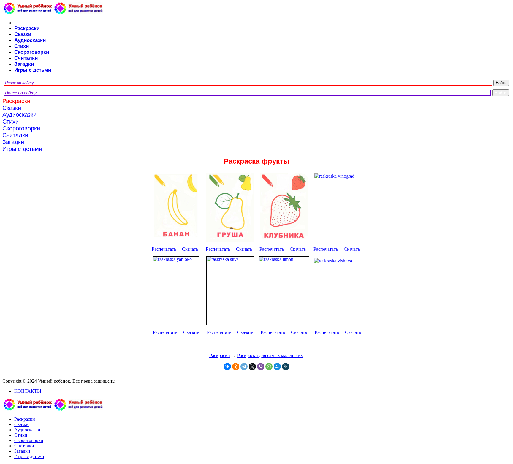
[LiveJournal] (285, 366)
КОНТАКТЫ (27, 391)
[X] (252, 366)
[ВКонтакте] (227, 366)
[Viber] (260, 366)
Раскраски (26, 28)
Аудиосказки (30, 40)
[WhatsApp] (269, 366)
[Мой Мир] (277, 366)
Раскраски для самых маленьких (270, 355)
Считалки (26, 58)
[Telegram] (244, 366)
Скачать (190, 249)
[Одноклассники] (235, 366)
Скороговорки (31, 52)
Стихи (21, 46)
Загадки (24, 64)
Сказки (22, 34)
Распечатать (164, 249)
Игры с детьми (32, 70)
